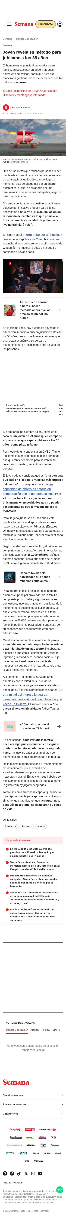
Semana (7, 38)
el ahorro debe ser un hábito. (39, 235)
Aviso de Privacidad (16, 1183)
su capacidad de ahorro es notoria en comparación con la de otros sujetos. (28, 489)
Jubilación (10, 826)
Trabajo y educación (27, 38)
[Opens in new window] (12, 1173)
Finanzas (26, 826)
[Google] (5, 1173)
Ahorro (41, 826)
